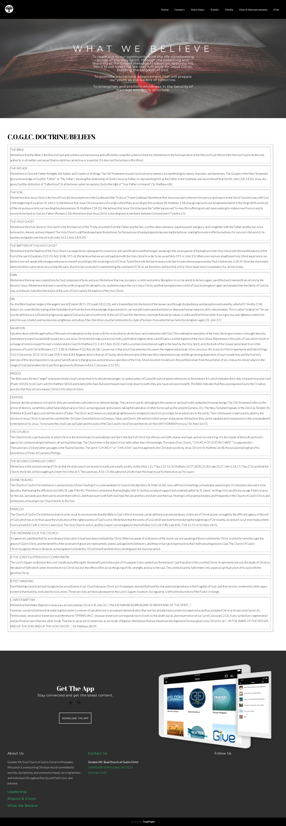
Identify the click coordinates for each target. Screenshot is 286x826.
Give (276, 9)
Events (215, 9)
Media (229, 9)
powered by (143, 821)
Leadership (17, 792)
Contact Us (97, 753)
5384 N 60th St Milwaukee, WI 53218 (110, 767)
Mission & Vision (21, 799)
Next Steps (198, 9)
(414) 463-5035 (97, 772)
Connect (179, 9)
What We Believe (22, 806)
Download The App (75, 718)
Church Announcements (253, 9)
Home (165, 9)
